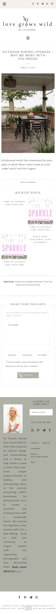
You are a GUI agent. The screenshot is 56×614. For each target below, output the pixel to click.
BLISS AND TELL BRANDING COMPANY (40, 609)
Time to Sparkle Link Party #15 (14, 203)
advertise (35, 449)
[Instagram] (47, 3)
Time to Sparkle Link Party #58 (14, 263)
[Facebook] (33, 3)
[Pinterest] (37, 4)
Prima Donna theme (29, 606)
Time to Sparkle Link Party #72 (40, 228)
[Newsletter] (42, 3)
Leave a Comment (28, 182)
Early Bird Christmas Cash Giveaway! (40, 239)
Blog (33, 462)
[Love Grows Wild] (28, 23)
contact (35, 443)
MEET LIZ (46, 443)
